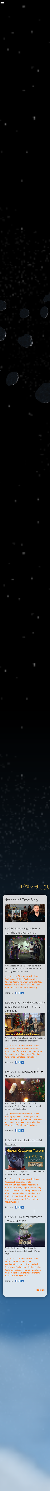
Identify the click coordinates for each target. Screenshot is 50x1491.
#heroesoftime (16, 976)
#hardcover (10, 1187)
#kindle (27, 1182)
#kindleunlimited (12, 1184)
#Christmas (10, 987)
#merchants (28, 982)
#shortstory (32, 987)
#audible (20, 1182)
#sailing (27, 979)
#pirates (8, 982)
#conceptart (20, 1199)
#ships (20, 979)
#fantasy (38, 982)
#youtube (23, 1196)
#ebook (24, 1184)
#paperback (33, 1184)
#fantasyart (33, 1196)
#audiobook (10, 1182)
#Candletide (20, 987)
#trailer (8, 1196)
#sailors (34, 979)
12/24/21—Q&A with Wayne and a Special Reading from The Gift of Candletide (25, 1006)
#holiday (36, 984)
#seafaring (17, 982)
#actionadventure (13, 984)
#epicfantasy (32, 1199)
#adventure (26, 984)
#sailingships (11, 979)
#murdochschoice (31, 976)
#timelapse (10, 1199)
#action (15, 1196)
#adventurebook (12, 1202)
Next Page (40, 1290)
